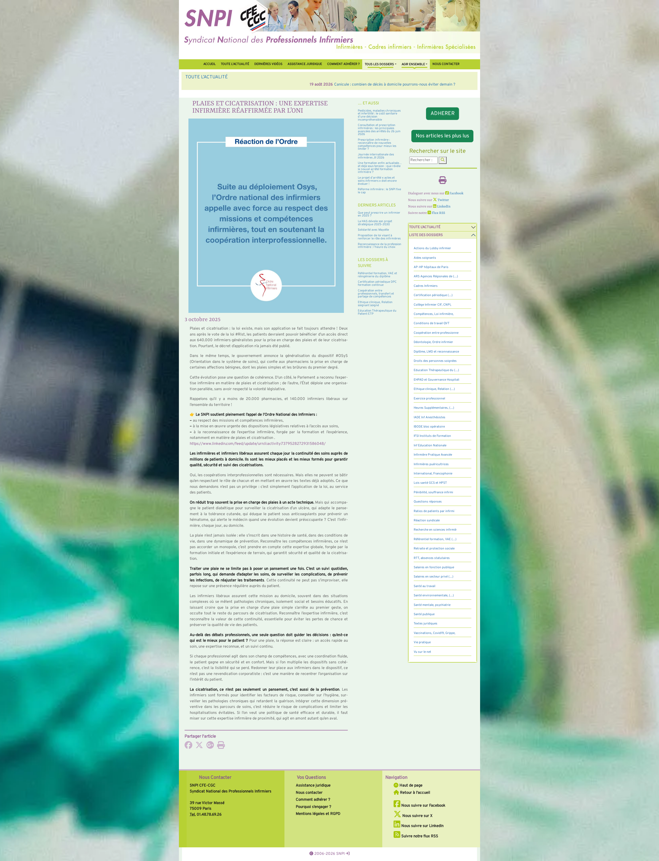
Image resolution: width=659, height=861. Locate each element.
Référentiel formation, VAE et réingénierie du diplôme (377, 275)
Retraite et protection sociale (434, 549)
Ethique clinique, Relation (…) (434, 389)
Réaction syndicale (427, 521)
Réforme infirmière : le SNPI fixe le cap (379, 191)
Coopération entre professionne (436, 333)
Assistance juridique (305, 64)
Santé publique (424, 614)
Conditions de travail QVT (431, 323)
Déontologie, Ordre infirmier (433, 342)
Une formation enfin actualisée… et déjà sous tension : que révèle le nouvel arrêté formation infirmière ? (380, 167)
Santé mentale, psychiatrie (432, 605)
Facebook (456, 193)
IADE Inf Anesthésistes (429, 417)
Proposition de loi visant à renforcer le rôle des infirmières (379, 237)
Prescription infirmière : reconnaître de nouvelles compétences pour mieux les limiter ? (377, 144)
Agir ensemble (413, 64)
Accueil (209, 64)
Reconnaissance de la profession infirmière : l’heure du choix (379, 246)
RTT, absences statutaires (432, 558)
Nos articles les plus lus (442, 136)
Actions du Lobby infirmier (432, 248)
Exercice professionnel (429, 399)
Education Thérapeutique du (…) (436, 370)
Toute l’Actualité (235, 64)
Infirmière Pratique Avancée (433, 455)
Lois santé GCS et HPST (430, 483)
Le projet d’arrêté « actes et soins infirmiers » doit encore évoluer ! (377, 181)
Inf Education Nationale (430, 446)
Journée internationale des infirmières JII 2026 (376, 156)
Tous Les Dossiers (379, 64)
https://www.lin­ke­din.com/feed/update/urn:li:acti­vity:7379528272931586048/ (258, 443)
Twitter (443, 200)
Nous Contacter (215, 778)
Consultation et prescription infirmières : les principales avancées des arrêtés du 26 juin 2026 (379, 129)
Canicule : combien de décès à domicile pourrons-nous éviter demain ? (270, 84)
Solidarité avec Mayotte (373, 230)
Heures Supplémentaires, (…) (434, 408)
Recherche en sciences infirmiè (435, 530)
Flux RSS (438, 213)
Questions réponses (428, 502)
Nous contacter (445, 64)
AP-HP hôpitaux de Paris (431, 267)
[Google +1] (210, 747)
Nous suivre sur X (416, 816)
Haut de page (410, 785)
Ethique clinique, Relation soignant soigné (375, 303)
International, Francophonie (433, 474)
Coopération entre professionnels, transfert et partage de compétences (376, 293)
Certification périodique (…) (433, 295)
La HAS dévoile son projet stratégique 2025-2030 (375, 223)
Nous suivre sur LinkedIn (422, 826)
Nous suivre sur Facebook (422, 805)
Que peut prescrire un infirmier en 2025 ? (379, 214)
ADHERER (442, 113)
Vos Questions (311, 778)
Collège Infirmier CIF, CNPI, (432, 305)
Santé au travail (424, 586)
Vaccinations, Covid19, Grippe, (434, 633)
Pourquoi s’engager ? (313, 807)
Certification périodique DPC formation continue (377, 283)
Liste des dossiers (426, 235)
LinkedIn (443, 206)
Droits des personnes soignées (435, 361)
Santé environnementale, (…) (434, 595)
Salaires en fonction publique (434, 567)
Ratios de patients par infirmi (434, 511)
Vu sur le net (422, 652)
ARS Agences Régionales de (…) (436, 276)
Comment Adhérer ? (343, 64)
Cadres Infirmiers (426, 286)
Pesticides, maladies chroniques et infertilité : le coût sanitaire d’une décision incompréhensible (379, 115)
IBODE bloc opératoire (429, 427)
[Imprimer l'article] (221, 747)
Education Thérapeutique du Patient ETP (377, 312)
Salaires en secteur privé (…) (433, 577)
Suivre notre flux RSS (419, 836)
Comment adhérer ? (313, 799)
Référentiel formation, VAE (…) (435, 539)
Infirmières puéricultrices (431, 464)
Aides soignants (425, 258)
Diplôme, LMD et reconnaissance (436, 352)
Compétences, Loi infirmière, (434, 314)
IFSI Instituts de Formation (432, 436)
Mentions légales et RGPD (318, 814)
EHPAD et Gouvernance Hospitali (436, 380)
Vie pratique (422, 642)
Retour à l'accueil (414, 792)
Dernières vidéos (268, 64)
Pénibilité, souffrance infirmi (433, 492)
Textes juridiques (425, 624)
